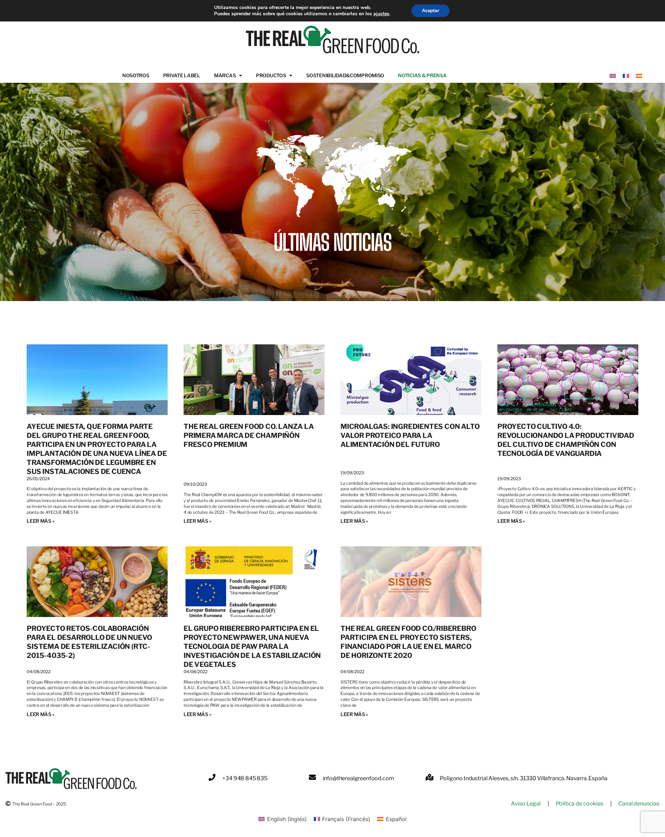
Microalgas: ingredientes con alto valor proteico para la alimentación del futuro (409, 435)
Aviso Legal (525, 803)
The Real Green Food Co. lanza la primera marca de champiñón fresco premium (249, 435)
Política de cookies (579, 803)
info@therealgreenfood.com (358, 778)
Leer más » (40, 521)
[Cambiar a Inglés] (612, 75)
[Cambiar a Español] (639, 75)
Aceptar (430, 10)
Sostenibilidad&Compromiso (345, 75)
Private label (181, 75)
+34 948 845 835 (244, 778)
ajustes (381, 14)
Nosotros (135, 75)
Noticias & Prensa (422, 75)
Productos (271, 75)
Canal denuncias (638, 803)
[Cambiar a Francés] (625, 75)
